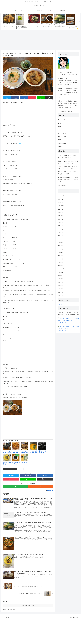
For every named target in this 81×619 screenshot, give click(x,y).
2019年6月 (60, 219)
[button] (78, 185)
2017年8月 (60, 282)
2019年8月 (60, 215)
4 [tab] (43, 31)
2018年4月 (60, 259)
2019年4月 (60, 225)
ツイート (60, 304)
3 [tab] (41, 31)
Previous (1, 21)
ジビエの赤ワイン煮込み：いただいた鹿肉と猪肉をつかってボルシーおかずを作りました (68, 179)
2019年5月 (60, 222)
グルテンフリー (62, 120)
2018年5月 (60, 255)
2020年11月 (61, 196)
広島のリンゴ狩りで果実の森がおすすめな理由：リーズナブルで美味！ (68, 162)
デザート (60, 126)
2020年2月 (60, 202)
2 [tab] (39, 31)
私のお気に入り (62, 143)
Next (79, 21)
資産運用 (60, 146)
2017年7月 (60, 285)
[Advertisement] (40, 40)
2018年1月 (60, 265)
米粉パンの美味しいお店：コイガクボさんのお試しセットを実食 (68, 173)
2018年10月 (61, 239)
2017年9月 (60, 279)
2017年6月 (60, 289)
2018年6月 (60, 252)
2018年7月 (60, 249)
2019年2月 (60, 232)
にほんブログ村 (62, 322)
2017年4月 (60, 295)
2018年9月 (60, 242)
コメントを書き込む (28, 605)
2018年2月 (60, 262)
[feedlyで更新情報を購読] (15, 486)
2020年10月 (61, 199)
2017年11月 (61, 272)
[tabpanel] (9, 21)
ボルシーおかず (62, 133)
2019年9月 (60, 212)
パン (59, 130)
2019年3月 (60, 229)
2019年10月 (61, 209)
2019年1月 (60, 235)
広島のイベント (62, 136)
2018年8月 (60, 245)
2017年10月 (61, 275)
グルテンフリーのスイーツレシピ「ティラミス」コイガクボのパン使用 (68, 167)
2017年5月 (60, 292)
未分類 (59, 139)
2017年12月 (61, 269)
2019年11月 (61, 206)
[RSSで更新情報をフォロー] (40, 486)
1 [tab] (37, 31)
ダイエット (61, 123)
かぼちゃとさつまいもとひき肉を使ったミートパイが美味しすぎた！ (68, 156)
